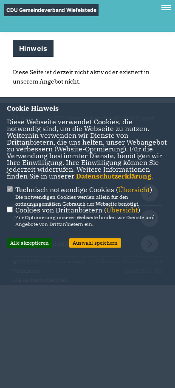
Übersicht (134, 189)
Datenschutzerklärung (113, 176)
